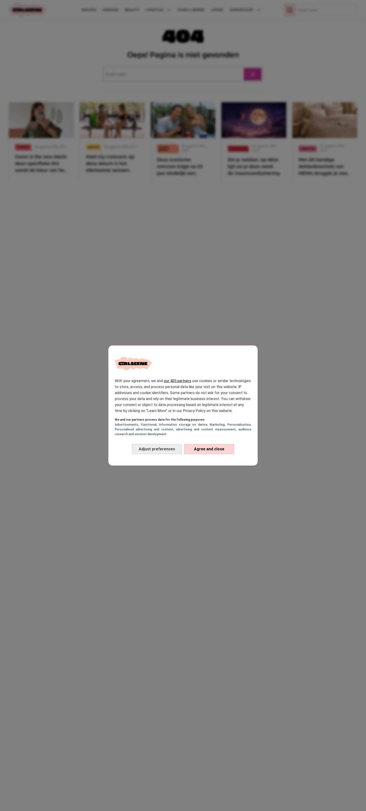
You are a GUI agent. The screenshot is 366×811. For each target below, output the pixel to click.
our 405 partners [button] (177, 381)
